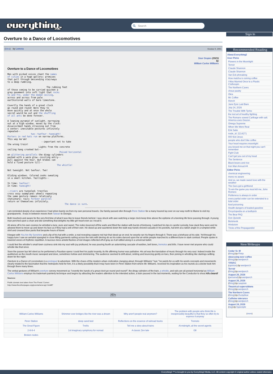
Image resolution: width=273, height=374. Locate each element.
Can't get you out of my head (242, 156)
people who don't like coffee (242, 140)
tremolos (162, 244)
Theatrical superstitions (240, 286)
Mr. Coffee (233, 97)
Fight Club (233, 153)
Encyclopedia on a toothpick (242, 211)
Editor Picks (233, 170)
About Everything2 (237, 54)
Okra (230, 94)
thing (231, 253)
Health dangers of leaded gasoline (245, 208)
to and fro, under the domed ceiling (30, 95)
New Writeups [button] (250, 244)
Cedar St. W (234, 251)
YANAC (232, 263)
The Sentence (235, 159)
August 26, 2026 (236, 274)
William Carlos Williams (206, 63)
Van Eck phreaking (237, 75)
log (230, 307)
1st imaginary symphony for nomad (85, 330)
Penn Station (138, 211)
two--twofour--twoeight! (46, 134)
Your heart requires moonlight (243, 143)
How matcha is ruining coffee (242, 78)
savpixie (242, 283)
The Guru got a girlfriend (240, 186)
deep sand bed (85, 321)
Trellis (86, 325)
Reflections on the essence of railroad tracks (140, 321)
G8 (195, 330)
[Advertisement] (136, 9)
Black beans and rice (238, 163)
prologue (52, 261)
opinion (233, 265)
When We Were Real (238, 127)
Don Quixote (234, 218)
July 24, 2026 (235, 107)
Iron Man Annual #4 (238, 166)
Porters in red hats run (22, 136)
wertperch (243, 259)
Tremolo (195, 321)
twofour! (24, 183)
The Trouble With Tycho (240, 111)
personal (233, 277)
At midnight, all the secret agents (195, 325)
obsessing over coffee (240, 257)
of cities (13, 77)
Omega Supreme (237, 123)
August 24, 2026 (236, 304)
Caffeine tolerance (238, 298)
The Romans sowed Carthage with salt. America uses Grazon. (248, 119)
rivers (14, 191)
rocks (56, 92)
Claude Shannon (237, 68)
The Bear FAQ (235, 214)
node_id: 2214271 (237, 133)
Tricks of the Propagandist (241, 228)
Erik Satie (233, 130)
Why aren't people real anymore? (140, 314)
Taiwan (56, 213)
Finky (241, 253)
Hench (231, 101)
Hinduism (233, 224)
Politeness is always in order (242, 195)
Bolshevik (233, 221)
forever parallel (41, 199)
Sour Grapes (205, 58)
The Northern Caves (238, 87)
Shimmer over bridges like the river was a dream (85, 314)
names (53, 74)
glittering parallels (24, 154)
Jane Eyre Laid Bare (238, 104)
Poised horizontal (70, 152)
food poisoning (235, 204)
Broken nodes (31, 335)
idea (7, 48)
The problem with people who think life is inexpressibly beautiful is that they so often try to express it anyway (195, 314)
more (249, 313)
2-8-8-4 (31, 330)
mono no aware (236, 176)
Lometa (20, 48)
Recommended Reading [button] (250, 49)
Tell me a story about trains (140, 325)
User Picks (233, 58)
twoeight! (25, 186)
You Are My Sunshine (31, 235)
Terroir (231, 65)
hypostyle (241, 307)
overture (44, 271)
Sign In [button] (250, 34)
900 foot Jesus (235, 137)
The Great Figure (31, 325)
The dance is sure (76, 204)
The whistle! (64, 165)
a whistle (164, 271)
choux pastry (234, 91)
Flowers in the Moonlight (240, 61)
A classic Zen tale (140, 330)
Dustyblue (243, 295)
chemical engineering (239, 173)
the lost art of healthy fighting (242, 114)
